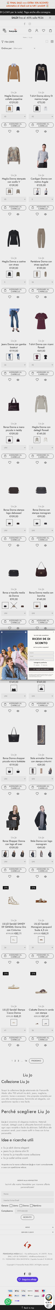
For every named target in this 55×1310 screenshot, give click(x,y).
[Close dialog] (53, 632)
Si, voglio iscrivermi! (41, 669)
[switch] (48, 1305)
